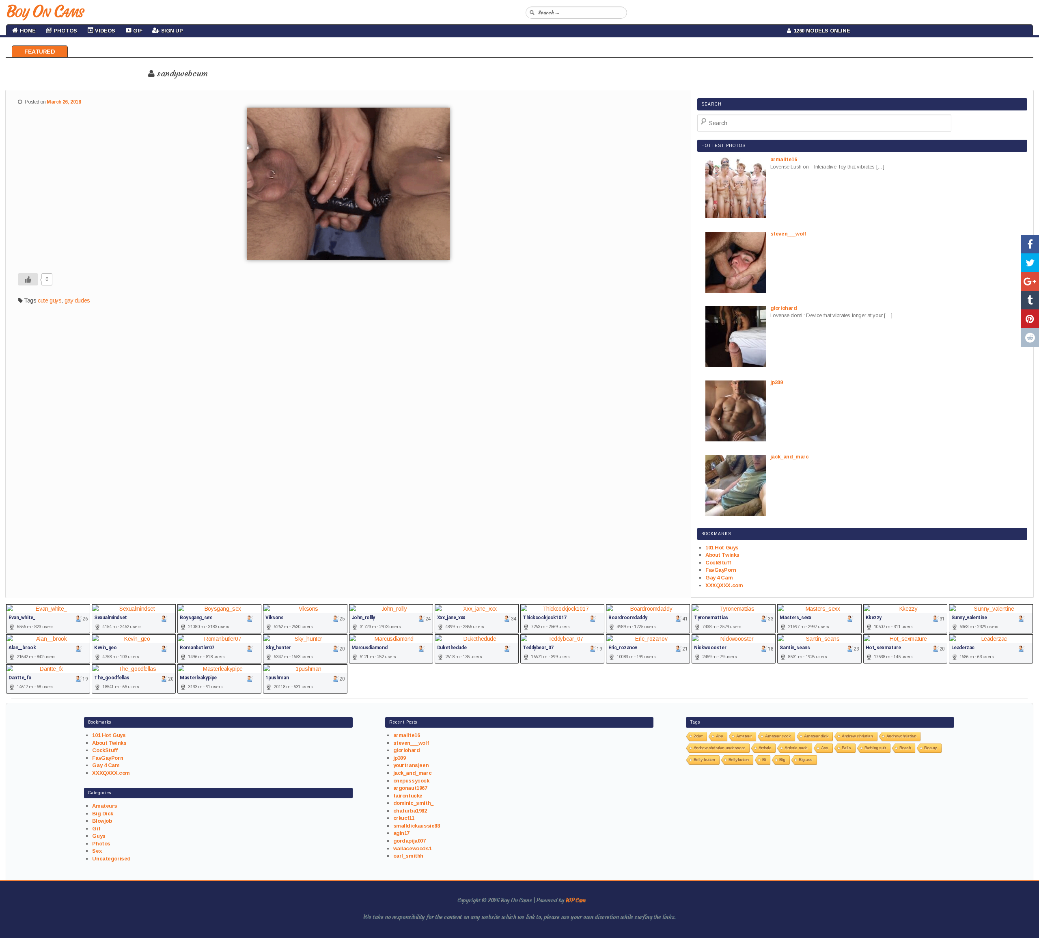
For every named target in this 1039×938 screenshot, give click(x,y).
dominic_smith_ (413, 803)
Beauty (930, 748)
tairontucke (407, 796)
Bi (764, 759)
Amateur (744, 736)
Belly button (704, 759)
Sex (96, 851)
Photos (101, 844)
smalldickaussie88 (416, 826)
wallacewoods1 (412, 848)
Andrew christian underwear (719, 748)
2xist (698, 736)
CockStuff (718, 563)
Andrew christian (857, 736)
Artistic (765, 748)
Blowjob (102, 821)
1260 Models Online (820, 31)
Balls (846, 748)
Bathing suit (875, 748)
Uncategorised (111, 859)
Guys (98, 836)
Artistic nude (796, 748)
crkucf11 (403, 818)
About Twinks (722, 555)
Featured (39, 51)
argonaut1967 (410, 788)
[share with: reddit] (1030, 337)
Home (27, 31)
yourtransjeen (411, 765)
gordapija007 (409, 841)
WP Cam (575, 900)
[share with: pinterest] (1030, 318)
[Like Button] (28, 279)
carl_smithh (408, 856)
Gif (96, 829)
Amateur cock (778, 736)
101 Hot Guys (722, 548)
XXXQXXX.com (724, 585)
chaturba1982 (410, 811)
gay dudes (77, 300)
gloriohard (406, 750)
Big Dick (102, 813)
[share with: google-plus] (1030, 281)
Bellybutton (739, 759)
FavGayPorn (720, 570)
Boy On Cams (44, 11)
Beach (905, 748)
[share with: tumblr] (1030, 300)
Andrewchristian (901, 736)
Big (782, 759)
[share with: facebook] (1030, 244)
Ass (824, 748)
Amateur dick (816, 736)
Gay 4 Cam (719, 578)
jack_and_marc (412, 773)
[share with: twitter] (1030, 262)
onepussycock (411, 781)
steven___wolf (411, 743)
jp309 (399, 758)
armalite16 (406, 735)
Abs (719, 736)
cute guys (49, 300)
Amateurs (104, 806)
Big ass (806, 759)
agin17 (401, 833)
